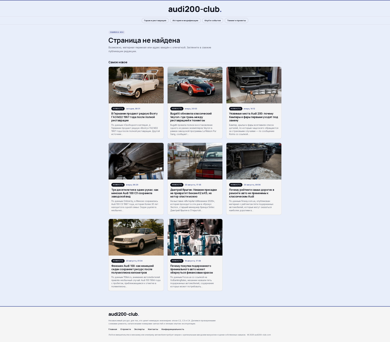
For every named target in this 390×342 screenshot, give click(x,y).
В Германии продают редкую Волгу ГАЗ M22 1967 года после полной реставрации (134, 117)
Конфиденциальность (172, 329)
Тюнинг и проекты (236, 20)
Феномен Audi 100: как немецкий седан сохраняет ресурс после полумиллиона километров (132, 269)
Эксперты (139, 329)
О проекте (125, 329)
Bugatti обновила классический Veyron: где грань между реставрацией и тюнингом (191, 117)
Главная (112, 329)
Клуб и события (213, 20)
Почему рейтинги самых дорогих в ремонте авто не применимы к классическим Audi (251, 193)
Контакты (153, 329)
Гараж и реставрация (155, 20)
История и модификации (185, 20)
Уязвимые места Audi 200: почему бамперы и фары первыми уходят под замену (253, 117)
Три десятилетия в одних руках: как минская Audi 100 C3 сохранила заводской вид (134, 193)
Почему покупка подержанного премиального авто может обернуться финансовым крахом (191, 269)
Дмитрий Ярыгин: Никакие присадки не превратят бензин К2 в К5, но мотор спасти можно (193, 193)
